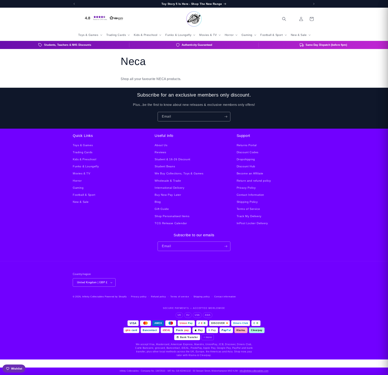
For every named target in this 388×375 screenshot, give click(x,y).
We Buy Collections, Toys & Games (179, 173)
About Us (161, 145)
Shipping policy (201, 296)
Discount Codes (247, 152)
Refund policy (158, 296)
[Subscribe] (225, 116)
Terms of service (179, 296)
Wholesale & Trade (168, 180)
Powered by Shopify (116, 296)
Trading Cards (83, 152)
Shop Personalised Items (172, 216)
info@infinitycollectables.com (254, 371)
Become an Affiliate (250, 173)
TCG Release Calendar (171, 223)
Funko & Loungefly (86, 166)
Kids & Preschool (84, 159)
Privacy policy (139, 296)
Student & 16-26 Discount (172, 159)
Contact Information (250, 194)
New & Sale (81, 201)
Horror (77, 180)
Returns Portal (247, 145)
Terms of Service (248, 208)
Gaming (78, 187)
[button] (103, 18)
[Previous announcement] (74, 4)
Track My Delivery (249, 216)
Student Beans (165, 166)
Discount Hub (246, 166)
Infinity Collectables (93, 296)
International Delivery (169, 187)
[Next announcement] (313, 4)
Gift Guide (162, 208)
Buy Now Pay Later (168, 194)
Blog (158, 201)
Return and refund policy (254, 180)
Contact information (225, 296)
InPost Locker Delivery (252, 223)
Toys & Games (83, 145)
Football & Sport (84, 194)
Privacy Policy (246, 187)
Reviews (160, 152)
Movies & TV (81, 173)
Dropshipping (246, 159)
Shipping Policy (247, 201)
